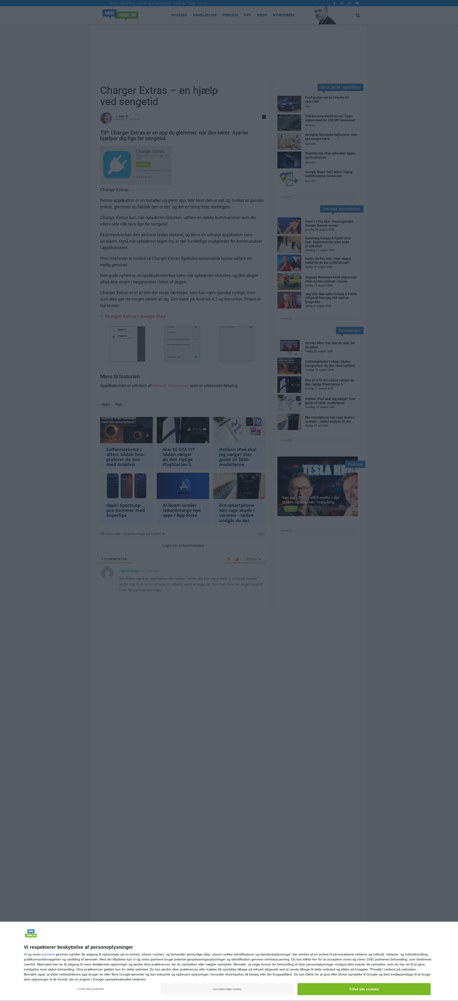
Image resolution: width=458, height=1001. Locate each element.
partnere (48, 954)
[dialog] (229, 961)
